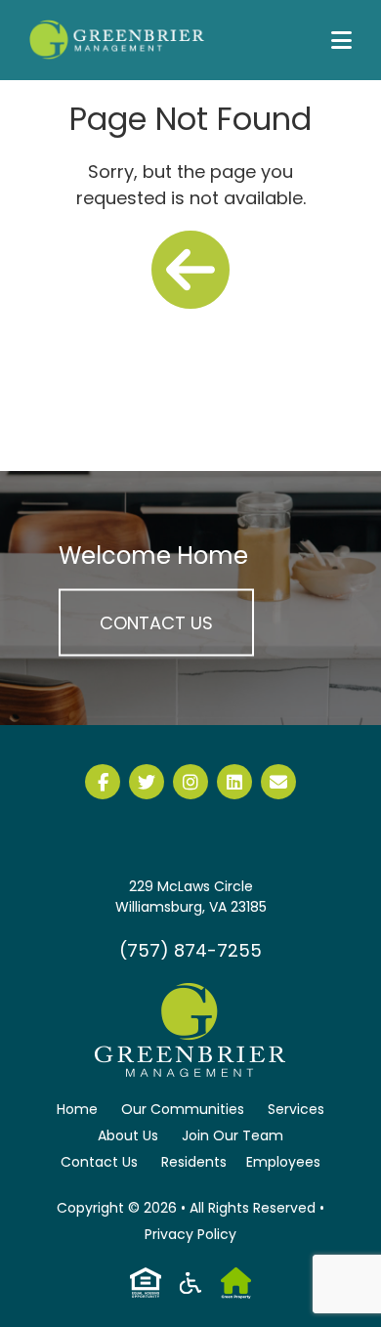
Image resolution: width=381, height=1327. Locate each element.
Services (296, 1109)
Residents (194, 1162)
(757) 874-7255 (190, 950)
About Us (128, 1135)
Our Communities (182, 1109)
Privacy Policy (190, 1234)
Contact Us (156, 622)
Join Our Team (232, 1135)
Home (77, 1109)
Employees (283, 1162)
